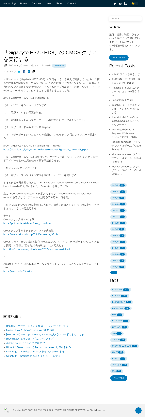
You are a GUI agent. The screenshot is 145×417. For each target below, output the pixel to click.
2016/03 (117, 192)
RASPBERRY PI (120, 302)
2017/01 (117, 185)
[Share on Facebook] (24, 72)
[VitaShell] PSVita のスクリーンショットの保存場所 (125, 92)
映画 (116, 371)
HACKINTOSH (120, 308)
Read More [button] (119, 58)
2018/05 (117, 242)
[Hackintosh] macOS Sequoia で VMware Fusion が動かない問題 (124, 133)
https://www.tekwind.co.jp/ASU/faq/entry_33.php (31, 234)
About (59, 3)
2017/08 (117, 223)
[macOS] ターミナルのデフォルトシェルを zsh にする (125, 109)
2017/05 (117, 210)
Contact (71, 3)
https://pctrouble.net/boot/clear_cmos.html (27, 223)
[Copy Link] (33, 72)
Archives (36, 3)
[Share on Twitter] (19, 72)
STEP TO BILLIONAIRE (124, 346)
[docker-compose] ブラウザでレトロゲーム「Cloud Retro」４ (126, 146)
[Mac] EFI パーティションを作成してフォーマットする (37, 326)
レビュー (118, 340)
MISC (116, 315)
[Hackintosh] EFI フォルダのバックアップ (30, 339)
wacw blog (9, 3)
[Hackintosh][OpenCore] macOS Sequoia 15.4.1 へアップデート (125, 121)
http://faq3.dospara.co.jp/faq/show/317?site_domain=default (36, 249)
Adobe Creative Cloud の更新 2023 (26, 343)
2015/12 (117, 198)
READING (119, 296)
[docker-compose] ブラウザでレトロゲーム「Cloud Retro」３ (126, 158)
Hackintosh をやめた (123, 100)
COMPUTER (119, 289)
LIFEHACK (118, 327)
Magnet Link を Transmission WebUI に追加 (30, 330)
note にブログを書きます (125, 74)
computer (59, 65)
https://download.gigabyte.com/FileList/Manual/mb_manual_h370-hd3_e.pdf (45, 149)
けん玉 (117, 352)
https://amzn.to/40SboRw (17, 271)
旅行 (116, 333)
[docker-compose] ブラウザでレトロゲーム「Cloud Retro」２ (126, 170)
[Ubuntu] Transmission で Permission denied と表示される (38, 347)
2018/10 (117, 261)
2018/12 (117, 267)
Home (23, 3)
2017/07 (117, 217)
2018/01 (117, 235)
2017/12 (117, 229)
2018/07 (117, 248)
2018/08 (117, 254)
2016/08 (117, 204)
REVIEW (117, 358)
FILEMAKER (119, 321)
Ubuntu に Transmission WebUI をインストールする (35, 351)
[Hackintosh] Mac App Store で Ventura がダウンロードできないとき (45, 334)
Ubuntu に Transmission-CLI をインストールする (33, 356)
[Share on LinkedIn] (28, 72)
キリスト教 (119, 365)
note (48, 3)
